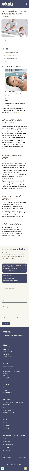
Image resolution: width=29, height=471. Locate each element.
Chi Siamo (5, 388)
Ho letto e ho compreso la (15, 318)
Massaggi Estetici (7, 377)
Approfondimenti (7, 392)
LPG (3, 40)
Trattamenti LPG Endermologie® (11, 371)
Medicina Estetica (7, 369)
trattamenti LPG (14, 112)
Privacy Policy (23, 318)
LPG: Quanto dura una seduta (11, 52)
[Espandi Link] (25, 468)
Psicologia (5, 375)
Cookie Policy (18, 464)
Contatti (5, 390)
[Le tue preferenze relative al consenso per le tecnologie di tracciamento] (2, 468)
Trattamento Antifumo (8, 366)
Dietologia (5, 373)
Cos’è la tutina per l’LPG (10, 55)
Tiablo (24, 457)
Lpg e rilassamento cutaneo (10, 58)
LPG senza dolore (8, 61)
